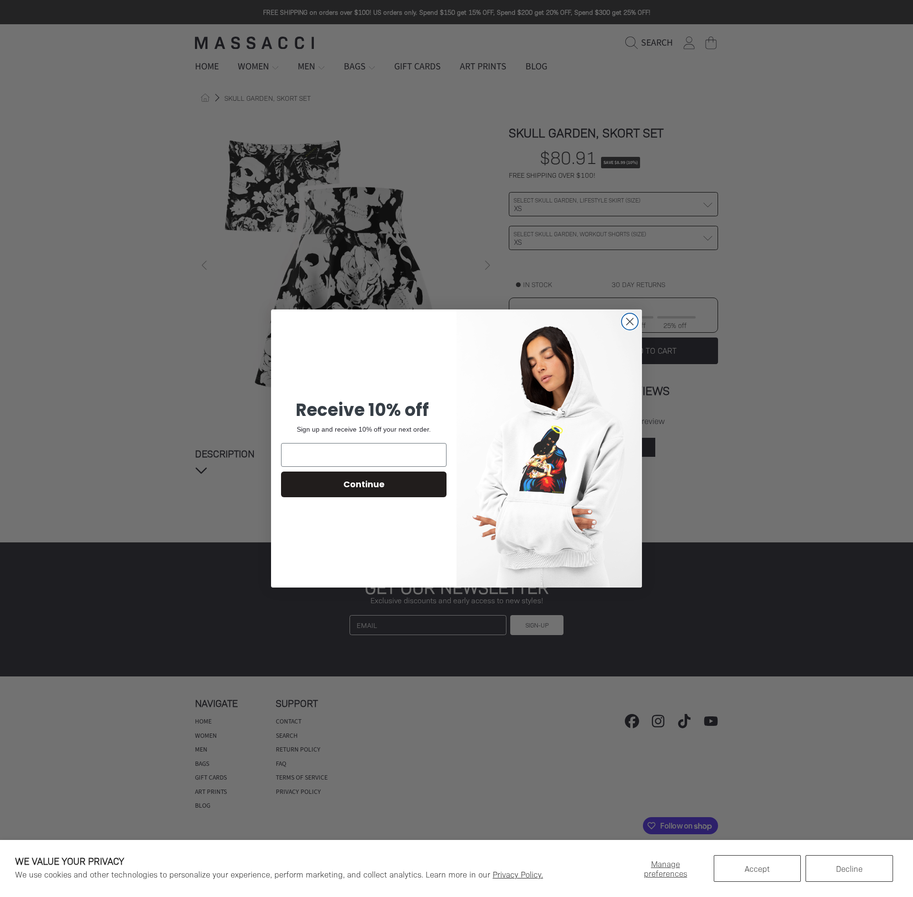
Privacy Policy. (518, 874)
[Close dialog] (630, 321)
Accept (757, 868)
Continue (364, 484)
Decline (849, 868)
